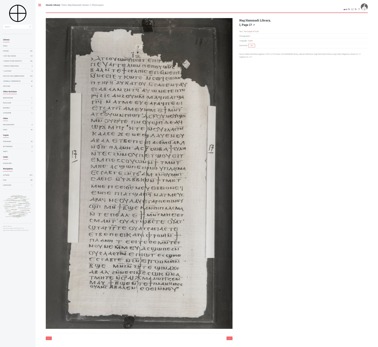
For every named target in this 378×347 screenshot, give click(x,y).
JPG (252, 45)
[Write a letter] (352, 9)
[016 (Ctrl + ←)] (49, 338)
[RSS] (355, 9)
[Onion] (364, 9)
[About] (359, 9)
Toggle (40, 5)
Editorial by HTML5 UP (17, 230)
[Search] (348, 9)
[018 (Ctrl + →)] (230, 338)
